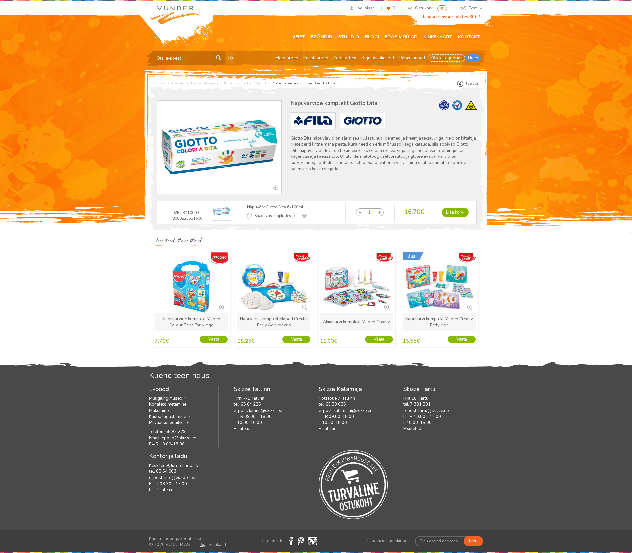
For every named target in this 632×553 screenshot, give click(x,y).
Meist (298, 37)
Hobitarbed (287, 58)
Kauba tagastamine (167, 417)
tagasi (472, 83)
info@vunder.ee (179, 478)
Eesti (473, 8)
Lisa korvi (455, 212)
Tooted (178, 83)
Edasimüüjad (401, 37)
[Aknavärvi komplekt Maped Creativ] (386, 306)
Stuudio (348, 37)
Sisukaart (217, 545)
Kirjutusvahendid (378, 58)
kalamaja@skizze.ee (353, 411)
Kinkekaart (437, 37)
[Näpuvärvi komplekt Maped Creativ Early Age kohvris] (303, 306)
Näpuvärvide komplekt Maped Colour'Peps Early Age (191, 322)
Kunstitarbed (315, 58)
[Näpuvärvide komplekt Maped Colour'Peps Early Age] (221, 306)
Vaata (213, 339)
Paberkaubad (412, 58)
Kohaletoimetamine (167, 404)
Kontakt (469, 37)
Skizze (159, 83)
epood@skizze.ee (179, 438)
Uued (473, 58)
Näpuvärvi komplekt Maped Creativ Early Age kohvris (274, 322)
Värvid (260, 83)
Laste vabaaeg (204, 83)
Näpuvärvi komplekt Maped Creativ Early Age (439, 322)
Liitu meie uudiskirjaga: (389, 541)
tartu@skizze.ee (433, 411)
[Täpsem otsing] (230, 58)
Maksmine (159, 411)
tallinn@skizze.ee (265, 411)
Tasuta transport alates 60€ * (451, 17)
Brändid (321, 37)
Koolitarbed (344, 58)
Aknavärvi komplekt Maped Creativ (356, 322)
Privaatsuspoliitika (167, 423)
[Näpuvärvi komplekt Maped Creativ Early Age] (469, 306)
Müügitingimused (165, 398)
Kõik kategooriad (446, 58)
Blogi (372, 37)
